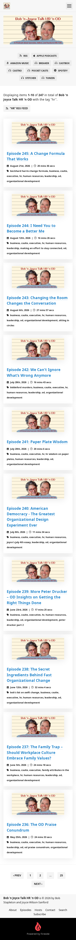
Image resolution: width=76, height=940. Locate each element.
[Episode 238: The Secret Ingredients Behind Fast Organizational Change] (38, 649)
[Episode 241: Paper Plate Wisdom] (38, 421)
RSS (25, 55)
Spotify (63, 70)
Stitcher (30, 78)
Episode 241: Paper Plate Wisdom (37, 441)
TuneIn (50, 78)
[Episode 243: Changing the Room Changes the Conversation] (38, 277)
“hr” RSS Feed (19, 108)
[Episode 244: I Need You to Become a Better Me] (38, 205)
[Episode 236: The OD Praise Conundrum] (38, 804)
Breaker (44, 63)
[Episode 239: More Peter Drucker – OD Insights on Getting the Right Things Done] (38, 571)
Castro (17, 70)
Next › (38, 884)
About (13, 910)
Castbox (64, 63)
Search (63, 910)
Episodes (25, 910)
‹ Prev (17, 875)
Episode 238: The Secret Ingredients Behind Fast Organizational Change (29, 675)
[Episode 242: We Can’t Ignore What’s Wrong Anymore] (38, 349)
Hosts (38, 910)
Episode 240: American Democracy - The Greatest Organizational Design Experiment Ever (31, 517)
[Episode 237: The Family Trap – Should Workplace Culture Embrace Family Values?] (38, 726)
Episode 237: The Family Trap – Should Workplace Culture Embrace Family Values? (35, 752)
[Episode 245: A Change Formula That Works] (38, 133)
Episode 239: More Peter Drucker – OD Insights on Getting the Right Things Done (37, 597)
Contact (50, 910)
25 (61, 875)
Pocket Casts (40, 70)
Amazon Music (19, 63)
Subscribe (40, 914)
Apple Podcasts (47, 55)
